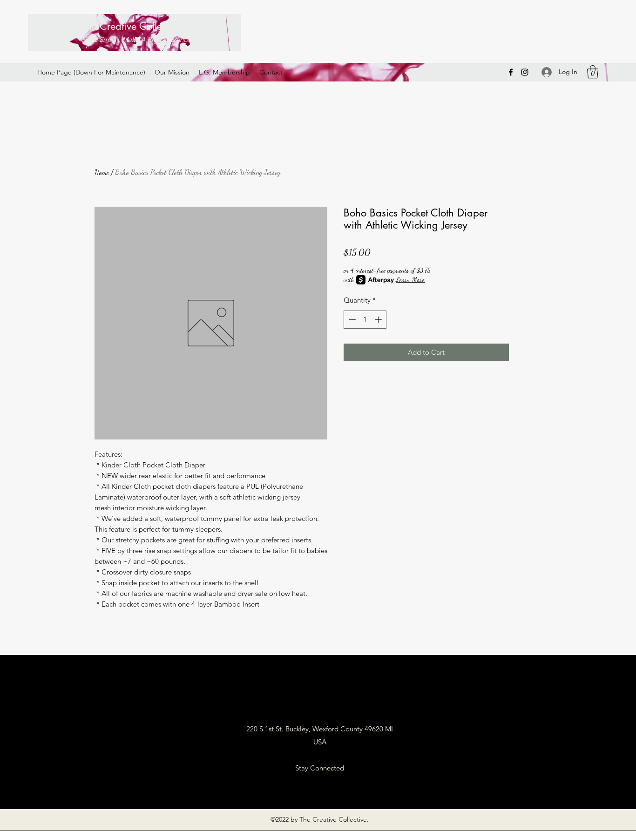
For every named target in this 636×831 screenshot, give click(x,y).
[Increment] (379, 319)
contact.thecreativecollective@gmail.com (319, 702)
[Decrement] (351, 319)
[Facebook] (510, 72)
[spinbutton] (365, 319)
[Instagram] (524, 72)
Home (102, 172)
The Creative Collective (131, 26)
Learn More (410, 280)
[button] (592, 72)
